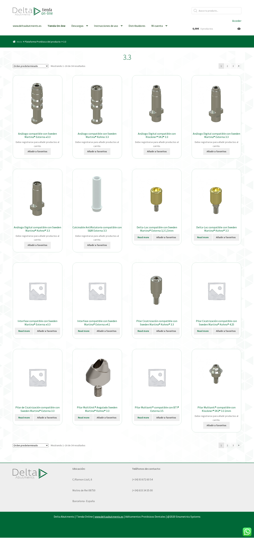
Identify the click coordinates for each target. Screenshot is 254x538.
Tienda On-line (56, 25)
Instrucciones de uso (106, 25)
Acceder (236, 20)
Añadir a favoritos (37, 151)
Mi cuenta (157, 25)
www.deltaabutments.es (27, 25)
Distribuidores (137, 25)
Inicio (19, 41)
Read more (143, 237)
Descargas (77, 25)
